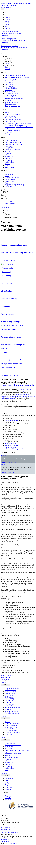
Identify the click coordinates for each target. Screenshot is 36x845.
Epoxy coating (9, 700)
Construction (9, 158)
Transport (8, 153)
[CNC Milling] (6, 272)
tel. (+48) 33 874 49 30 (8, 827)
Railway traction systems (12, 757)
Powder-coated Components (14, 125)
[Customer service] (12, 364)
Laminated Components (12, 114)
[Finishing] (4, 348)
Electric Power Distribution (13, 142)
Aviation (7, 164)
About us (4, 773)
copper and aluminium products (17, 385)
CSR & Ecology (10, 181)
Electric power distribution (13, 745)
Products (3, 455)
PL (6, 12)
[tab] (7, 17)
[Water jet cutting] (7, 264)
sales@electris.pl (6, 677)
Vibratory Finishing (11, 88)
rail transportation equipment (14, 449)
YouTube (8, 799)
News (6, 183)
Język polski (9, 202)
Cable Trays (8, 132)
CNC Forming (9, 699)
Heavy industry (9, 160)
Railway (7, 151)
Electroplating (9, 704)
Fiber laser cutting (10, 79)
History (7, 176)
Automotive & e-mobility (13, 754)
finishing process (23, 391)
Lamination (8, 90)
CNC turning (9, 697)
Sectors (3, 464)
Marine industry (10, 162)
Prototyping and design (12, 688)
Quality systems (10, 179)
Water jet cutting (10, 81)
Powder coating (10, 91)
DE (6, 14)
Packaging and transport (12, 106)
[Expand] (11, 58)
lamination (26, 396)
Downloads (8, 186)
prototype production (25, 389)
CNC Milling (9, 82)
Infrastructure (9, 156)
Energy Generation (11, 140)
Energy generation (10, 743)
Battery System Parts (11, 118)
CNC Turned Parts (11, 121)
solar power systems (11, 443)
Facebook (8, 796)
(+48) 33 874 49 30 (7, 675)
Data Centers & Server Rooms (14, 144)
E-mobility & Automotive (13, 149)
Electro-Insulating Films (12, 130)
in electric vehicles (10, 424)
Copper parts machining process (15, 75)
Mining (7, 165)
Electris (7, 210)
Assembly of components (13, 97)
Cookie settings (5, 841)
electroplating (10, 398)
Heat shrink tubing (10, 95)
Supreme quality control (12, 102)
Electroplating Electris (12, 177)
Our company (9, 174)
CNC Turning (9, 84)
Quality (7, 63)
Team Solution (13, 843)
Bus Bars (8, 112)
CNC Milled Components (13, 119)
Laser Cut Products (11, 116)
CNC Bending (9, 86)
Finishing (8, 100)
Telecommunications (11, 761)
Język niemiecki (10, 204)
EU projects (8, 787)
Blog (6, 67)
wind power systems (11, 445)
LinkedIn (8, 798)
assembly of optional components (11, 396)
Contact (7, 69)
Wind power (9, 146)
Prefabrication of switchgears (14, 99)
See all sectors (9, 167)
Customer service (10, 104)
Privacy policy (5, 840)
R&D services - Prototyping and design (17, 77)
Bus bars (7, 722)
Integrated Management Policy (14, 185)
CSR (6, 786)
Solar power (8, 148)
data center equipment (12, 420)
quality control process (23, 394)
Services (3, 682)
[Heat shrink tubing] (12, 325)
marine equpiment (10, 447)
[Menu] (1, 53)
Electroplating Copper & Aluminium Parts (18, 123)
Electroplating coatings (12, 93)
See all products (10, 134)
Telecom (7, 155)
